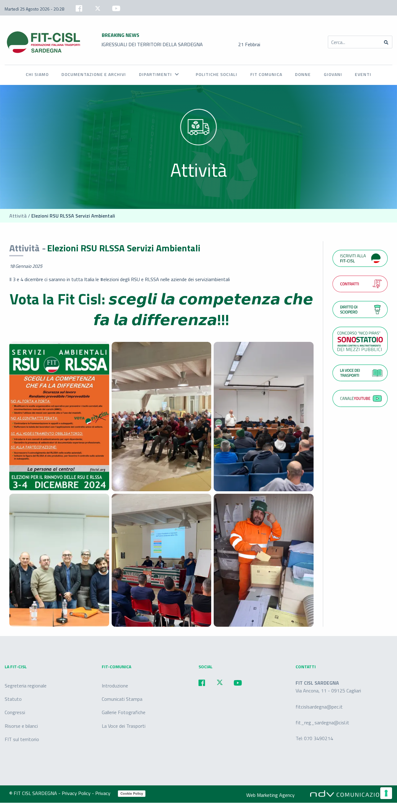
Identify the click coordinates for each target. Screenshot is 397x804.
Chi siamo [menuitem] (37, 74)
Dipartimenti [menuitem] (155, 74)
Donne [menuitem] (303, 74)
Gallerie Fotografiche (123, 712)
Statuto (13, 699)
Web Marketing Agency (270, 795)
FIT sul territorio (22, 739)
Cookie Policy (131, 793)
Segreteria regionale (26, 685)
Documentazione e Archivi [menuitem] (93, 74)
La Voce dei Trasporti (123, 726)
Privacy (103, 793)
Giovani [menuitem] (333, 74)
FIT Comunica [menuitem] (266, 74)
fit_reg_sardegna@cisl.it (322, 722)
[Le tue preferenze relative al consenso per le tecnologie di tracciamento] (386, 793)
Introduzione (115, 685)
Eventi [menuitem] (363, 74)
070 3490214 (318, 738)
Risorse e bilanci (21, 726)
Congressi (15, 712)
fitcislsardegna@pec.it (319, 706)
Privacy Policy (77, 793)
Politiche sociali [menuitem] (216, 74)
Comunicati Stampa (122, 699)
